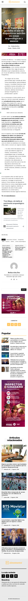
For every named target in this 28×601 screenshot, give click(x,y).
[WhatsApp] (19, 324)
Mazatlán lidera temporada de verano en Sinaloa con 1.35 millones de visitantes (18, 348)
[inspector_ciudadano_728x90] (14, 55)
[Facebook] (11, 279)
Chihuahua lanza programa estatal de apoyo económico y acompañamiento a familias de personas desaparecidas (18, 362)
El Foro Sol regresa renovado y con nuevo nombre (20, 248)
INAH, (6, 156)
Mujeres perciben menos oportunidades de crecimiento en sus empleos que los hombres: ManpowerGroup (18, 341)
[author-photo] (3, 469)
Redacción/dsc (15, 46)
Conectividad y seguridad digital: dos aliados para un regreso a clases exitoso (17, 355)
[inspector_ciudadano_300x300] (13, 313)
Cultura (19, 23)
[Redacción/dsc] (14, 266)
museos (7, 241)
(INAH (18, 61)
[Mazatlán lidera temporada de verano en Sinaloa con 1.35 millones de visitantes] (5, 348)
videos (12, 241)
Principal (14, 25)
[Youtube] (16, 576)
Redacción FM (7, 469)
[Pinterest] (15, 324)
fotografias (21, 239)
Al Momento (9, 23)
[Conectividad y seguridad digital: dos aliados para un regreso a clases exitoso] (5, 354)
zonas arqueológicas (20, 241)
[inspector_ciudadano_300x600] (13, 426)
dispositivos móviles (11, 239)
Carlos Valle (6, 497)
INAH (3, 241)
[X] (16, 279)
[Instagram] (14, 279)
